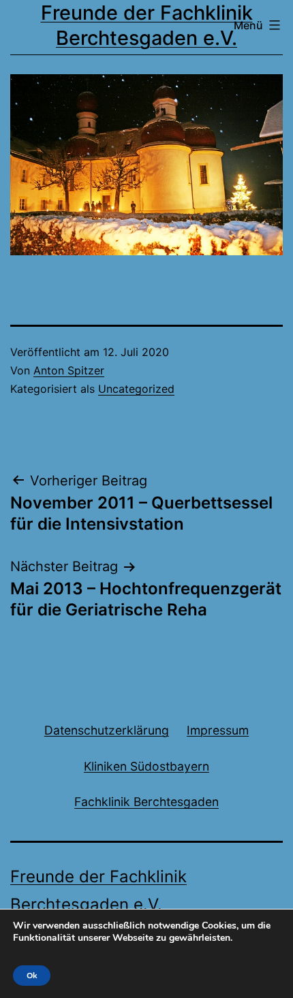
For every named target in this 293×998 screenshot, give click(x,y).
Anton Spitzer (68, 370)
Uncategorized (136, 389)
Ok (32, 975)
